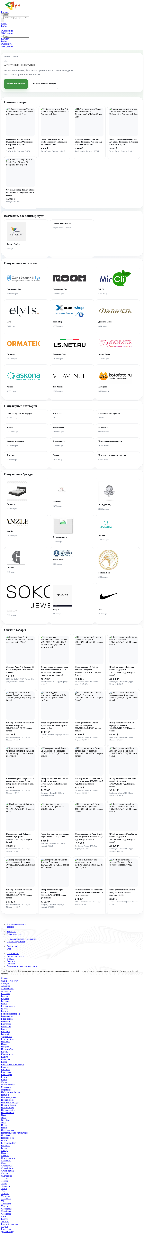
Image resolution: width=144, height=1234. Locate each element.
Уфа (3, 1201)
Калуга (4, 1057)
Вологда (5, 1029)
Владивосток (7, 1016)
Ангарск (5, 983)
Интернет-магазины (16, 924)
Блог (9, 949)
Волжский (6, 1026)
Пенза (4, 1125)
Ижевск (5, 1044)
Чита (3, 1216)
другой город (7, 1231)
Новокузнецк (7, 1107)
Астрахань (6, 991)
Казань (4, 1052)
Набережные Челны (10, 1092)
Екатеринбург (7, 1039)
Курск (4, 1079)
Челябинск (6, 1211)
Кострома (5, 1069)
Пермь (4, 1128)
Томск (4, 1188)
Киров (4, 1062)
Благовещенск (8, 1006)
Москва (4, 978)
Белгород (5, 1001)
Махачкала (6, 1087)
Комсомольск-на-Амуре (12, 1064)
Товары (15, 57)
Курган (4, 1077)
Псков (4, 1140)
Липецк (5, 1082)
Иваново (5, 1041)
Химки (4, 1206)
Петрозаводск (7, 1130)
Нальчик (5, 1095)
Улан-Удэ (5, 1196)
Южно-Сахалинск (9, 1224)
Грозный (5, 1034)
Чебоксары (6, 1209)
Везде (5, 15)
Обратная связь (14, 934)
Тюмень (5, 1193)
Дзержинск (6, 1036)
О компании (13, 953)
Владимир (6, 1021)
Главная (7, 57)
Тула (3, 1191)
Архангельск (7, 988)
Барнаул (5, 998)
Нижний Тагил (8, 1105)
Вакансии (11, 963)
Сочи (3, 1163)
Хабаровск (6, 1203)
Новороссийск (8, 1110)
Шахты (4, 1219)
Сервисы (11, 961)
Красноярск (6, 1074)
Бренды (10, 958)
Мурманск (6, 1090)
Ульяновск (6, 1198)
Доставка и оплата (15, 956)
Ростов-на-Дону (8, 1143)
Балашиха (6, 996)
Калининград (7, 1054)
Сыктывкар (6, 1176)
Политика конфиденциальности (22, 966)
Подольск (5, 1135)
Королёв (5, 1067)
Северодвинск (8, 1158)
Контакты (11, 931)
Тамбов (4, 1181)
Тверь (4, 1183)
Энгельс (5, 1221)
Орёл (3, 1117)
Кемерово (5, 1059)
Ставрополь (7, 1165)
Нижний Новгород (10, 1102)
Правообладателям (16, 941)
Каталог (5, 12)
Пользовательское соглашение (21, 939)
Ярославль (6, 1229)
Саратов (5, 1155)
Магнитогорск (8, 1084)
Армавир (5, 986)
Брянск (4, 1011)
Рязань (4, 1148)
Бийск (4, 1003)
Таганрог (5, 1178)
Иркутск (5, 1046)
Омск (3, 1115)
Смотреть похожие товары (44, 84)
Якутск (4, 1226)
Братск (4, 1008)
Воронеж (5, 1031)
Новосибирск (7, 1112)
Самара (4, 1150)
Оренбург (5, 1120)
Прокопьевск (7, 1138)
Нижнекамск (7, 1100)
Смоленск (6, 1160)
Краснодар (6, 1072)
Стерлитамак (7, 1171)
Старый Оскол (8, 1168)
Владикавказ (7, 1019)
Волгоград (6, 1024)
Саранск (5, 1153)
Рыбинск (5, 1145)
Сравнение (12, 946)
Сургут (4, 1173)
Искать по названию (16, 84)
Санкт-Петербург (9, 981)
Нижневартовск (8, 1097)
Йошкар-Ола (7, 1049)
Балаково (5, 993)
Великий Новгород (10, 1014)
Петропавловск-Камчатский (14, 1133)
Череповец (6, 1214)
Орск (3, 1122)
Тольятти (5, 1186)
